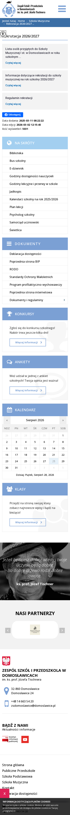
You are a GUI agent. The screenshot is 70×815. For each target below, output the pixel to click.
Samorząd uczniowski (24, 222)
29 (63, 461)
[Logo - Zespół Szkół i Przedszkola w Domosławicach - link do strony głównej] (23, 9)
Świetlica (16, 230)
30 (6, 467)
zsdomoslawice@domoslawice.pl (33, 706)
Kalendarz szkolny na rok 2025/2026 (34, 199)
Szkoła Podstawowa (17, 776)
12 (35, 448)
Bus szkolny (18, 161)
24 (16, 461)
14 (53, 448)
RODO (14, 269)
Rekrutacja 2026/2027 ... (19, 24)
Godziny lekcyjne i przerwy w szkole (34, 184)
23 (6, 461)
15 (63, 448)
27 (44, 461)
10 (16, 448)
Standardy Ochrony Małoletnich (31, 277)
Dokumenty (28, 243)
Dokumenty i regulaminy (26, 300)
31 (16, 467)
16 (6, 454)
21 (53, 454)
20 (44, 454)
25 (25, 461)
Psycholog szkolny (22, 215)
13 (44, 448)
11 (25, 448)
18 (25, 454)
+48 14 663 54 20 (22, 701)
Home (21, 21)
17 (16, 454)
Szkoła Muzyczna (38, 21)
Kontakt (8, 788)
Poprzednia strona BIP (25, 261)
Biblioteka (16, 153)
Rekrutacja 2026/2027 (20, 36)
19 (35, 454)
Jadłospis (15, 192)
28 (53, 461)
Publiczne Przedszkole (18, 770)
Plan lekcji (16, 207)
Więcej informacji (26, 342)
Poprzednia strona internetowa (31, 292)
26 (35, 461)
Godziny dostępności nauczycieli (31, 176)
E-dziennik (17, 168)
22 (63, 454)
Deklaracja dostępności (25, 254)
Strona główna (13, 765)
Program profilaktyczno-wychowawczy (36, 285)
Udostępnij (15, 114)
